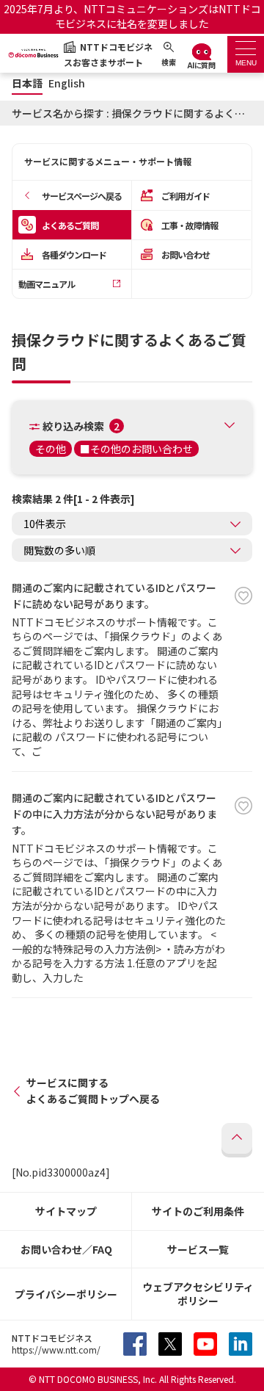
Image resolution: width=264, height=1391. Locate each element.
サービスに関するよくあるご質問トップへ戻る (93, 1090)
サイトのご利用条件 (198, 1211)
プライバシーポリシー (66, 1294)
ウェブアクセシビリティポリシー (198, 1293)
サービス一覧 (198, 1249)
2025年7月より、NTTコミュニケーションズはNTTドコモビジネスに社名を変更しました (132, 16)
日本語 (27, 83)
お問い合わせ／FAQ (66, 1249)
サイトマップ (66, 1211)
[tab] (245, 54)
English (66, 83)
